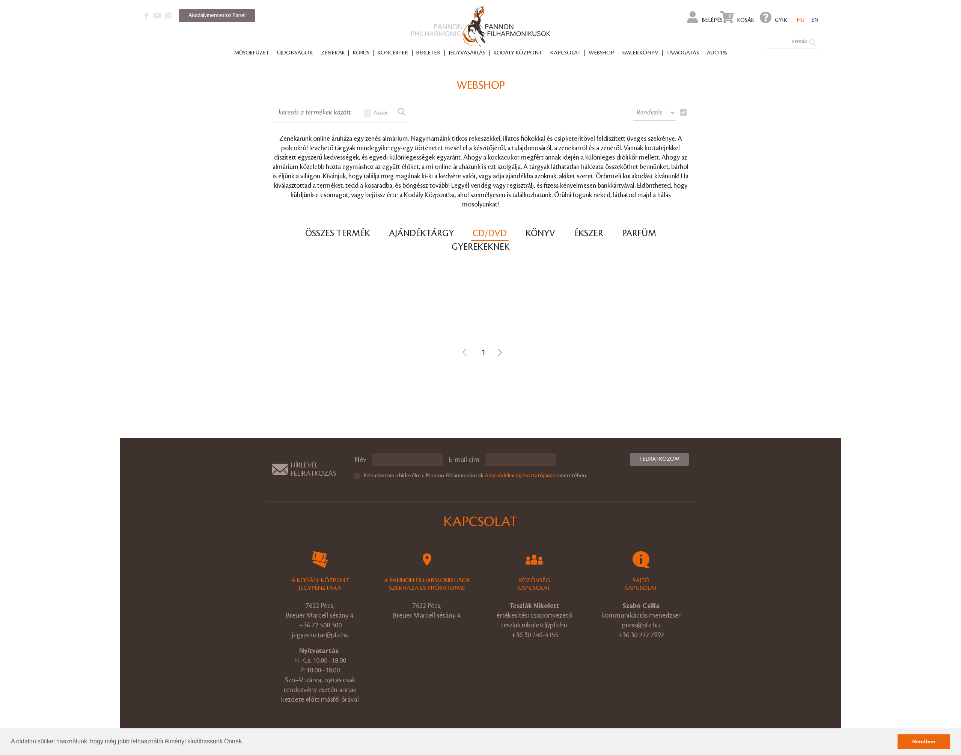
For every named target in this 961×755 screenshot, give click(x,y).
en (814, 20)
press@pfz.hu (641, 625)
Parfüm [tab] (639, 233)
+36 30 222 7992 (641, 635)
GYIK (781, 20)
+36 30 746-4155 (534, 635)
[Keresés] (812, 41)
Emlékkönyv (640, 53)
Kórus (360, 53)
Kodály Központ (517, 53)
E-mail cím (464, 459)
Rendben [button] (923, 741)
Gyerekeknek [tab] (481, 247)
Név (360, 459)
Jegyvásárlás (467, 53)
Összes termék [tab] (337, 233)
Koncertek (392, 53)
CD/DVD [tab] (490, 233)
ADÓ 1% (717, 53)
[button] (246, 742)
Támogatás (682, 53)
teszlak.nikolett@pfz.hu (534, 625)
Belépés (712, 20)
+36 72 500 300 (320, 625)
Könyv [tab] (540, 233)
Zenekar (333, 53)
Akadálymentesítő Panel (217, 15)
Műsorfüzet (251, 53)
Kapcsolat (565, 53)
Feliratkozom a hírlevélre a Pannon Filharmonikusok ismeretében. (475, 476)
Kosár (741, 18)
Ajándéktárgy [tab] (421, 233)
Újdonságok (295, 53)
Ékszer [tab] (588, 233)
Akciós (381, 113)
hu (800, 20)
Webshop (601, 53)
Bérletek (428, 53)
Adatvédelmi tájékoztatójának (520, 476)
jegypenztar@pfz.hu (320, 635)
